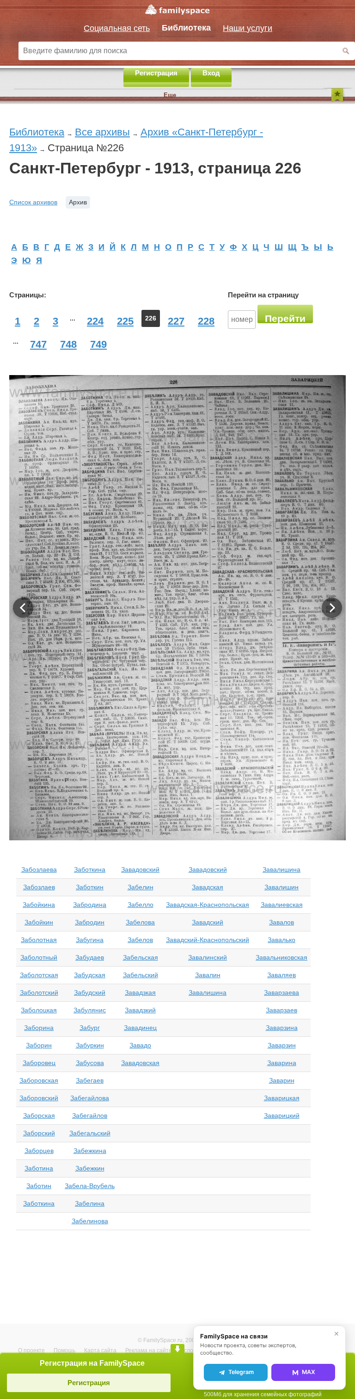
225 (125, 321)
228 (206, 321)
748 (68, 344)
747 (38, 344)
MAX (308, 1371)
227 (176, 321)
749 (98, 344)
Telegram (241, 1371)
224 (95, 321)
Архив (78, 202)
